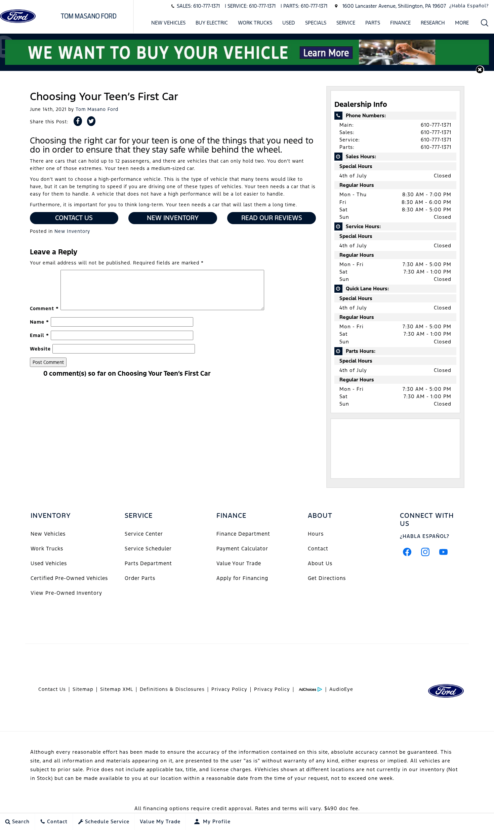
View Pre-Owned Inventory (66, 593)
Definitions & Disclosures (172, 689)
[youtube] (443, 551)
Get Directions (327, 578)
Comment (44, 308)
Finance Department (243, 534)
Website (40, 349)
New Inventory (173, 218)
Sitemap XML (116, 689)
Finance (400, 22)
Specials (315, 22)
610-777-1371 (436, 125)
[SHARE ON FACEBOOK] (78, 121)
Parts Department (148, 563)
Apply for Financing (242, 578)
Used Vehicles (49, 563)
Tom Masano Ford (97, 109)
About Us (320, 563)
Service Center (144, 534)
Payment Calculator (242, 548)
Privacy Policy (229, 689)
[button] (485, 23)
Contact (318, 548)
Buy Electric (212, 22)
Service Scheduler (148, 548)
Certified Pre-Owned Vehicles (69, 578)
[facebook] (407, 551)
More (462, 23)
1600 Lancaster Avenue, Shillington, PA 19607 (394, 6)
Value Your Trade (238, 563)
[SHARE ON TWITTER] (91, 121)
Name (39, 322)
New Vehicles (168, 22)
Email (39, 335)
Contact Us (74, 218)
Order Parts (140, 578)
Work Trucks (255, 22)
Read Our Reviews (271, 218)
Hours (316, 534)
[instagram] (425, 551)
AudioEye (341, 689)
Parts (372, 22)
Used (288, 22)
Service (345, 22)
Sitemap (83, 689)
